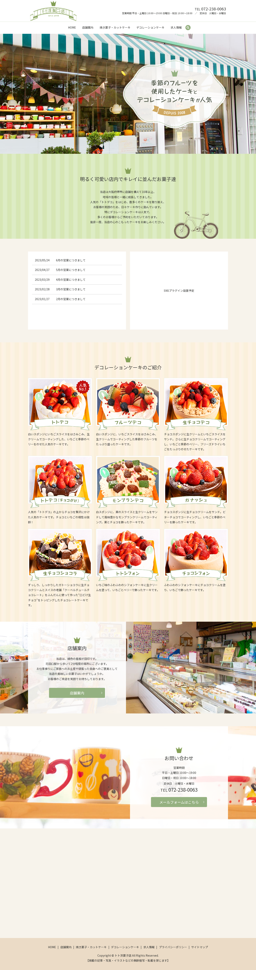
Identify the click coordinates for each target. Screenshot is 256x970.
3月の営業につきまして (71, 289)
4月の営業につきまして (71, 280)
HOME (72, 27)
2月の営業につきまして (71, 299)
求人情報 (176, 27)
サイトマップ (199, 947)
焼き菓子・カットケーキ (115, 27)
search (189, 28)
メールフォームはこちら (179, 802)
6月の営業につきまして (71, 260)
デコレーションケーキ (150, 27)
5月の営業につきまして (71, 270)
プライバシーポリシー (173, 947)
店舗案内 (87, 27)
